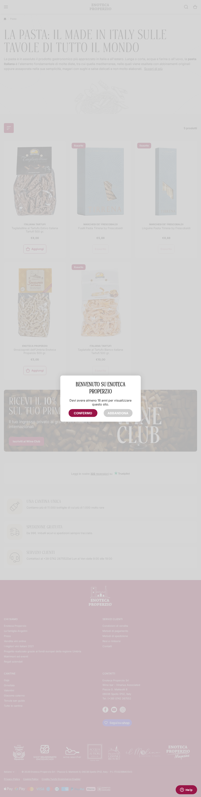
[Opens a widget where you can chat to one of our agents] (186, 790)
